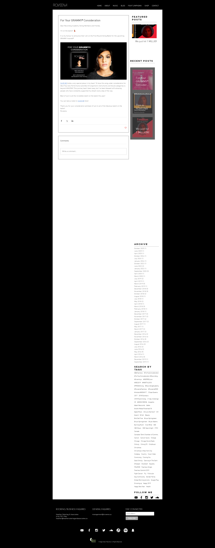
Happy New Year (139, 487)
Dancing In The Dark (150, 461)
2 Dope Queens (153, 392)
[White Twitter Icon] (104, 530)
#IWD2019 (137, 383)
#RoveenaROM (153, 389)
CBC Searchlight (148, 428)
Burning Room (139, 425)
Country (144, 454)
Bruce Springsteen (150, 418)
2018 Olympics (143, 396)
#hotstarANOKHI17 (140, 392)
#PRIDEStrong (139, 386)
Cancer (136, 438)
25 (135, 402)
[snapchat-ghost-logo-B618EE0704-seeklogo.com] (133, 530)
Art (157, 412)
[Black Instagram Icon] (146, 497)
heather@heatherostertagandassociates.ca (71, 519)
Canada (136, 431)
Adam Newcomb (139, 405)
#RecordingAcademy (152, 386)
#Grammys (138, 379)
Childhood (152, 444)
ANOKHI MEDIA (142, 402)
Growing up (138, 483)
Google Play (155, 480)
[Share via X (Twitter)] (67, 121)
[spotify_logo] (126, 530)
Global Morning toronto (142, 480)
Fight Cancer (138, 474)
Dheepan (137, 464)
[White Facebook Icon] (89, 530)
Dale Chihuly (138, 461)
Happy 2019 (147, 483)
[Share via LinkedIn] (72, 121)
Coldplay (137, 454)
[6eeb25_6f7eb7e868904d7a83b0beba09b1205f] (118, 530)
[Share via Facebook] (61, 121)
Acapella (151, 402)
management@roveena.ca (101, 515)
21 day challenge (153, 399)
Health (148, 487)
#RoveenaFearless (140, 389)
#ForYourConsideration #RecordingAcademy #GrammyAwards (146, 376)
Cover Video (152, 454)
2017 (135, 396)
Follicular (151, 474)
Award (136, 415)
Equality (152, 464)
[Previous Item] (136, 31)
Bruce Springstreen (140, 422)
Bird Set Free (138, 418)
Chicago (137, 441)
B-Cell (142, 415)
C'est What (148, 425)
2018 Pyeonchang (140, 399)
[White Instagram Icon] (96, 530)
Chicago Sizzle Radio (148, 441)
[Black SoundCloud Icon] (157, 497)
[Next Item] (153, 31)
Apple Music (138, 412)
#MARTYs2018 (147, 383)
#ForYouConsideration (151, 373)
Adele (148, 405)
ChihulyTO (144, 444)
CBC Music (137, 428)
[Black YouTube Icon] (136, 497)
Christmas (137, 448)
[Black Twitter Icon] (152, 497)
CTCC (156, 428)
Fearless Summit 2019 (141, 470)
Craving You (146, 457)
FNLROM (137, 467)
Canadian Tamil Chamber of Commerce (146, 435)
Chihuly (136, 444)
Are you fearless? (149, 412)
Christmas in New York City (143, 451)
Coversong (137, 457)
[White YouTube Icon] (82, 530)
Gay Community (139, 477)
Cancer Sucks (145, 438)
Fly (145, 474)
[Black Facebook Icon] (141, 497)
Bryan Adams (153, 422)
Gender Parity (150, 477)
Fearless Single (147, 467)
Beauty (147, 415)
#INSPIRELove (147, 379)
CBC (154, 425)
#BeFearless (138, 373)
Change (153, 438)
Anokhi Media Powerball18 (143, 409)
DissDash (145, 464)
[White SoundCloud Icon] (111, 530)
